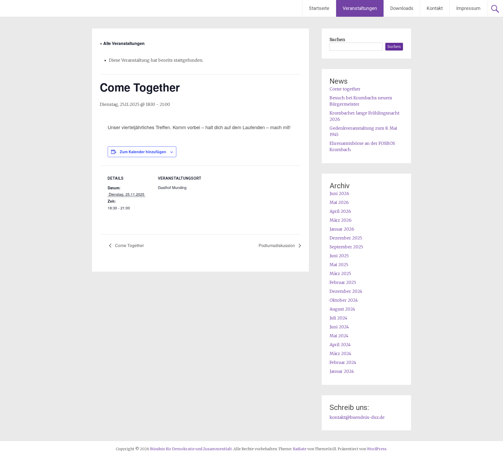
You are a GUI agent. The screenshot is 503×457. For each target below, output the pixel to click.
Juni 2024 (339, 326)
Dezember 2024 (346, 291)
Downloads (401, 8)
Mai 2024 (339, 335)
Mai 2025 (339, 264)
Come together (345, 89)
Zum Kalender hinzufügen (143, 151)
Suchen (337, 39)
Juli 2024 (338, 318)
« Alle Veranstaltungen (122, 43)
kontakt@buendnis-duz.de (357, 417)
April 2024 (340, 344)
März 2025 (340, 273)
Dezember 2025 (346, 238)
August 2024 (342, 309)
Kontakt (435, 8)
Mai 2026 (339, 202)
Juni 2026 (339, 193)
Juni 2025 (339, 255)
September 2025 (346, 246)
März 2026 (341, 220)
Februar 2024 (343, 362)
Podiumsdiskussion (277, 245)
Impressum (468, 8)
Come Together (129, 245)
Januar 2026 (342, 229)
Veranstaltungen (360, 8)
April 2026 (340, 211)
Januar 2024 (342, 371)
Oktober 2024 (344, 300)
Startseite (319, 8)
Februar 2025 (343, 282)
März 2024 (340, 353)
